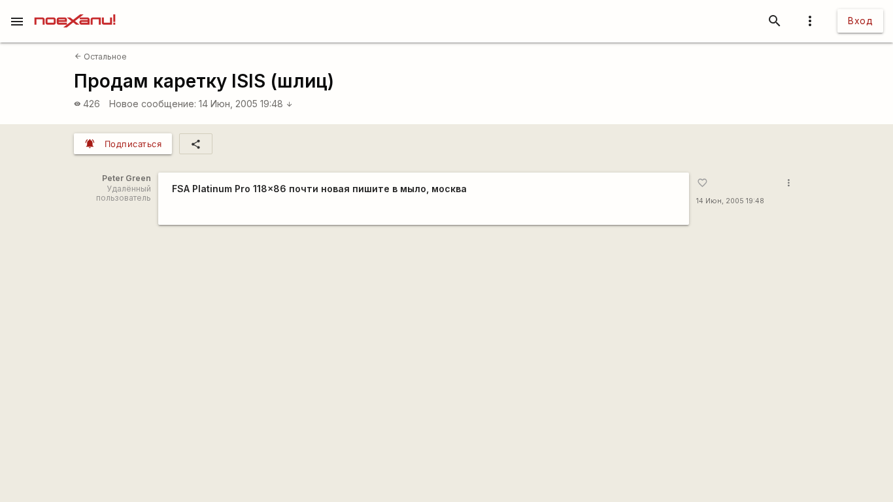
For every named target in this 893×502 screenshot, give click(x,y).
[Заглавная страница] (75, 9)
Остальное (100, 56)
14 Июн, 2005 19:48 (246, 103)
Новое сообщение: (152, 103)
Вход (860, 20)
